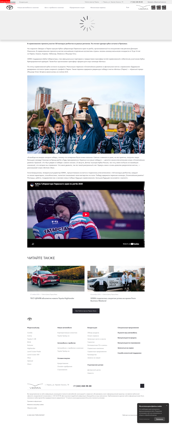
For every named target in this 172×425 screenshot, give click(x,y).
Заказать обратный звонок (157, 2)
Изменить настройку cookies (35, 404)
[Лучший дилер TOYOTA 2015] (158, 7)
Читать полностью (144, 419)
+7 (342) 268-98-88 (136, 2)
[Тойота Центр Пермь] (143, 7)
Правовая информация (34, 401)
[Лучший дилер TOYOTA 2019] (164, 7)
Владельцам (23, 2)
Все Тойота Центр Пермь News (86, 311)
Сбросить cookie (32, 408)
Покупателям (10, 2)
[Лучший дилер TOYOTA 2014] (153, 7)
